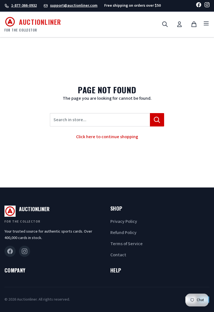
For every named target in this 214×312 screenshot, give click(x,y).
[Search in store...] (157, 119)
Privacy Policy (123, 221)
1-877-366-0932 (24, 5)
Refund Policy (123, 233)
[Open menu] (206, 24)
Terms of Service (126, 244)
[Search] (165, 24)
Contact (118, 255)
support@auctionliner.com (74, 5)
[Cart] (194, 24)
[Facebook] (198, 5)
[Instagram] (207, 5)
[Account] (179, 24)
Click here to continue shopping (107, 137)
